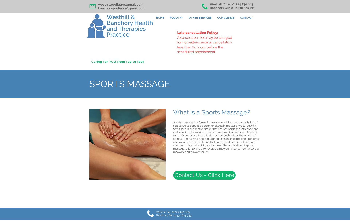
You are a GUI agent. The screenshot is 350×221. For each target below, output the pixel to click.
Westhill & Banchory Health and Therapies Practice (130, 26)
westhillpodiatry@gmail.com (120, 4)
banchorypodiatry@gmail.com (121, 8)
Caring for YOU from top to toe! (117, 61)
